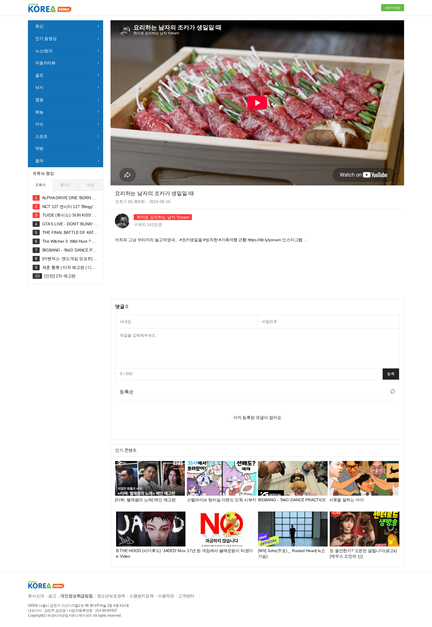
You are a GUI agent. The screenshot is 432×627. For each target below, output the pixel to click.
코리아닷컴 (393, 7)
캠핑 (39, 99)
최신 (39, 26)
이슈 (39, 124)
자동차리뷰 (45, 63)
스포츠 (41, 136)
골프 (39, 75)
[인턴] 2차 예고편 (60, 276)
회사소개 (36, 596)
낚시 (39, 87)
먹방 (39, 148)
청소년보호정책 (111, 596)
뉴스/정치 (44, 50)
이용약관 (166, 596)
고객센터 (186, 596)
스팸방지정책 (141, 596)
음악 (39, 160)
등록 (391, 374)
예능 (39, 112)
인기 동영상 (46, 38)
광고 (52, 596)
